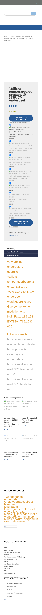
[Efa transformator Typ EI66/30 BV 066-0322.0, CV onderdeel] (21, 160)
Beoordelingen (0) (13, 255)
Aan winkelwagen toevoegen (21, 222)
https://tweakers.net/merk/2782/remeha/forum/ (20, 369)
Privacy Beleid (11, 587)
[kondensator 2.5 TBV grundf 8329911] (21, 197)
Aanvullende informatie (15, 252)
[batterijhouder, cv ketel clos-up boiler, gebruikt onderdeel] (21, 211)
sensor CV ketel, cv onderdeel (19, 188)
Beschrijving (11, 249)
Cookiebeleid (11, 590)
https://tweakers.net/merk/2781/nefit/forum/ (20, 384)
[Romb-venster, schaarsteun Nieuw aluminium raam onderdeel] (21, 146)
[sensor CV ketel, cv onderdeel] (19, 185)
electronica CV (28, 36)
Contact (9, 596)
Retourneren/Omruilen (14, 584)
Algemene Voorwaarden (15, 593)
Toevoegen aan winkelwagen (21, 118)
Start (5, 36)
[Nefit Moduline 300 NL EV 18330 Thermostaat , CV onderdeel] (21, 174)
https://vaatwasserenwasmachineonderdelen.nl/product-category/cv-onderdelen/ (21, 349)
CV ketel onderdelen (15, 36)
